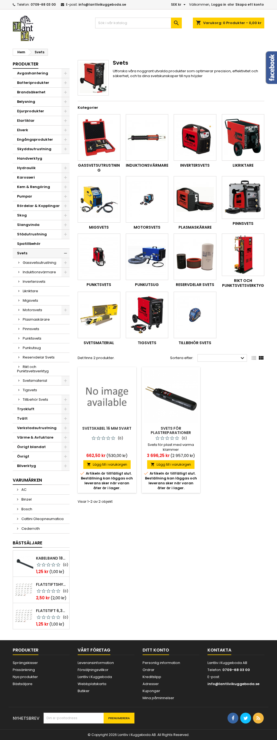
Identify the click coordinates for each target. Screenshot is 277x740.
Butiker (84, 690)
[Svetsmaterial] (99, 315)
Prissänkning (24, 669)
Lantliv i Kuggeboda (95, 676)
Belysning (26, 101)
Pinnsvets (31, 328)
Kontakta (219, 650)
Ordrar (148, 669)
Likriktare (30, 291)
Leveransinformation (96, 662)
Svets (22, 253)
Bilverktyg (26, 465)
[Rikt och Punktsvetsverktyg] (243, 254)
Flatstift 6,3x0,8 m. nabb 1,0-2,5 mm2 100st (51, 611)
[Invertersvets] (195, 137)
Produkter (25, 64)
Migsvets (30, 300)
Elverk (22, 130)
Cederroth (30, 528)
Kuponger (151, 690)
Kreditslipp (152, 676)
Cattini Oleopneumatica (42, 518)
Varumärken (27, 480)
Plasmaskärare (36, 319)
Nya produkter (25, 676)
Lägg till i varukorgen (107, 464)
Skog (22, 215)
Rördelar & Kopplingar (38, 205)
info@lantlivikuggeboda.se (102, 4)
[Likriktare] (243, 137)
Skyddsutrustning (34, 149)
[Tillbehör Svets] (195, 315)
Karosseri (26, 177)
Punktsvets (32, 338)
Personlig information (161, 662)
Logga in (218, 4)
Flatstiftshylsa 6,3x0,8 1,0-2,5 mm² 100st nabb (51, 584)
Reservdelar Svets (39, 357)
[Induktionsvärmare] (147, 137)
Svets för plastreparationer (171, 430)
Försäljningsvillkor (93, 669)
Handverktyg (29, 158)
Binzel (26, 499)
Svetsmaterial (35, 380)
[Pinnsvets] (243, 197)
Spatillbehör (29, 243)
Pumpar (24, 196)
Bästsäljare (27, 543)
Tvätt (22, 418)
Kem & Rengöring (33, 186)
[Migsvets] (99, 199)
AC (24, 489)
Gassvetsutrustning (39, 262)
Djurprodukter (30, 111)
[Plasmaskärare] (195, 199)
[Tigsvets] (147, 315)
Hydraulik (26, 167)
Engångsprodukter (35, 139)
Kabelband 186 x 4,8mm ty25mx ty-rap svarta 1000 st (51, 558)
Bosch (26, 509)
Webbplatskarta (92, 683)
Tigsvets (30, 390)
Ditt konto (156, 650)
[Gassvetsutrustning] (99, 137)
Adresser (151, 683)
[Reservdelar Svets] (195, 256)
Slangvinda (28, 224)
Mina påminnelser (158, 697)
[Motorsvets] (147, 199)
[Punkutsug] (147, 256)
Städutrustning (32, 234)
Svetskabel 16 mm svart (106, 428)
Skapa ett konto (249, 4)
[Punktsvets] (99, 256)
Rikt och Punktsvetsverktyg (33, 369)
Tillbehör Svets (35, 399)
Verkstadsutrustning (37, 427)
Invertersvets (34, 281)
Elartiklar (26, 120)
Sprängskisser (25, 662)
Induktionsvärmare (39, 272)
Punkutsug (32, 347)
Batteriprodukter (33, 82)
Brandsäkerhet (31, 92)
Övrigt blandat (31, 446)
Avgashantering (32, 73)
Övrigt (23, 456)
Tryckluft (25, 409)
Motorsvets (32, 310)
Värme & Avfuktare (35, 437)
